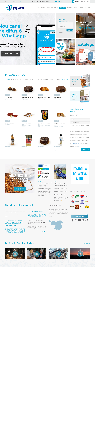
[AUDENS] (87, 201)
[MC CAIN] (87, 207)
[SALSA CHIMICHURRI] (12, 140)
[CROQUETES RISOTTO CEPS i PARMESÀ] (61, 115)
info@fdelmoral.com (44, 1)
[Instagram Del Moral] (60, 1)
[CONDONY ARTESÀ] (12, 115)
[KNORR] (77, 196)
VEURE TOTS (43, 231)
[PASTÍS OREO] (45, 140)
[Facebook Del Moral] (52, 1)
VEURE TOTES (87, 212)
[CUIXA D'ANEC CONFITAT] (28, 140)
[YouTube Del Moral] (56, 1)
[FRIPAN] (72, 207)
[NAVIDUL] (77, 207)
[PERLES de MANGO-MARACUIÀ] (45, 115)
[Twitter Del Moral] (54, 1)
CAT (8, 1)
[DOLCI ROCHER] (12, 89)
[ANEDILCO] (77, 201)
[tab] (8, 79)
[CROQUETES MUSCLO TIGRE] (45, 89)
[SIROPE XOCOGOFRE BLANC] (61, 140)
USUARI (77, 1)
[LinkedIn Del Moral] (58, 1)
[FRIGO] (72, 196)
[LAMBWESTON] (82, 207)
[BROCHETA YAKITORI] (28, 115)
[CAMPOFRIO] (72, 202)
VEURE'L (73, 99)
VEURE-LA (73, 84)
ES (5, 1)
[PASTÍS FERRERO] (61, 89)
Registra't (60, 29)
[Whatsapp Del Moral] (62, 1)
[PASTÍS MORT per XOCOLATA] (28, 89)
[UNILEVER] (82, 202)
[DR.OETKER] (82, 196)
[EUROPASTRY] (87, 196)
